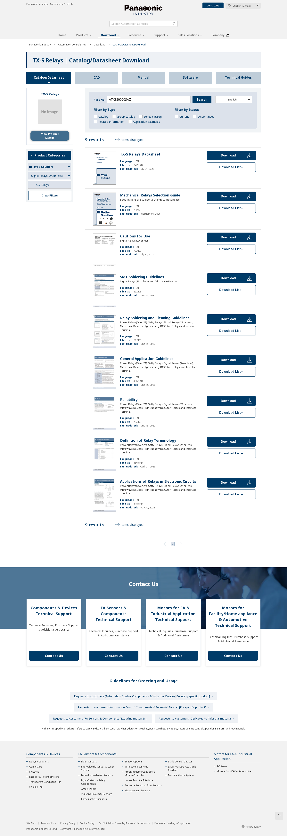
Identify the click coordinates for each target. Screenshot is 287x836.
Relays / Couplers (39, 761)
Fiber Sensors (89, 761)
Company (218, 35)
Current (184, 116)
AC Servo (222, 766)
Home (62, 35)
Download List (231, 167)
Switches (34, 771)
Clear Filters (50, 195)
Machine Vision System (181, 775)
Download (108, 35)
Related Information (111, 121)
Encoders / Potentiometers (44, 776)
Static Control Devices (180, 761)
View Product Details (50, 135)
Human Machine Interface (139, 780)
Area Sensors (88, 789)
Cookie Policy (87, 823)
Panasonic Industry (40, 44)
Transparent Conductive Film (45, 782)
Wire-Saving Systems (136, 766)
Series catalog (153, 116)
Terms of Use (48, 823)
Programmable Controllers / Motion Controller (140, 773)
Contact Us (213, 5)
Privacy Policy (67, 823)
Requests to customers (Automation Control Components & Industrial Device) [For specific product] (142, 707)
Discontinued (206, 116)
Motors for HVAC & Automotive (234, 771)
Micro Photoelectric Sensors (97, 775)
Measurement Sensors (137, 790)
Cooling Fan (36, 787)
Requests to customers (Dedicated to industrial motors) (195, 718)
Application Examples (146, 121)
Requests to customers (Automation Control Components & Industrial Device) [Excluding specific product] (142, 696)
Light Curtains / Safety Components (93, 782)
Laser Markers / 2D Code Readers (182, 768)
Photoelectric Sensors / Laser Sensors (97, 768)
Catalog (103, 116)
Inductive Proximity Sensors (96, 794)
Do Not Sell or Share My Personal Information (124, 823)
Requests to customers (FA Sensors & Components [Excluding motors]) (99, 718)
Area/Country (253, 826)
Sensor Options (134, 761)
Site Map (31, 823)
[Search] (174, 23)
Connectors (35, 766)
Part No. (99, 99)
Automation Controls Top (72, 44)
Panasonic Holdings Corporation (172, 823)
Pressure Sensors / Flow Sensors (143, 785)
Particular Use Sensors (94, 799)
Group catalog (126, 116)
